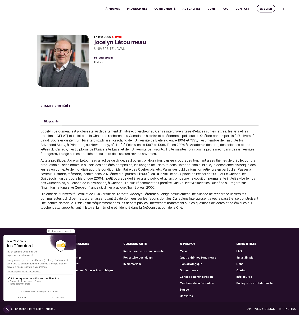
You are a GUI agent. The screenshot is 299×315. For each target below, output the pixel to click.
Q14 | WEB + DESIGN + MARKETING (271, 308)
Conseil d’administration (196, 276)
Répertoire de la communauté (143, 251)
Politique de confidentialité (254, 283)
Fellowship (74, 257)
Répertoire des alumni (138, 257)
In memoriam (132, 264)
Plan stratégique (191, 264)
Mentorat (73, 264)
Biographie (51, 121)
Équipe (184, 289)
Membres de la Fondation (197, 283)
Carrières (186, 296)
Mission (185, 251)
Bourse (72, 251)
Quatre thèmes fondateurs (198, 257)
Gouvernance (189, 270)
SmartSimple (244, 257)
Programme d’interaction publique (90, 270)
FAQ (239, 251)
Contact (241, 270)
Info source (244, 276)
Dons (239, 264)
